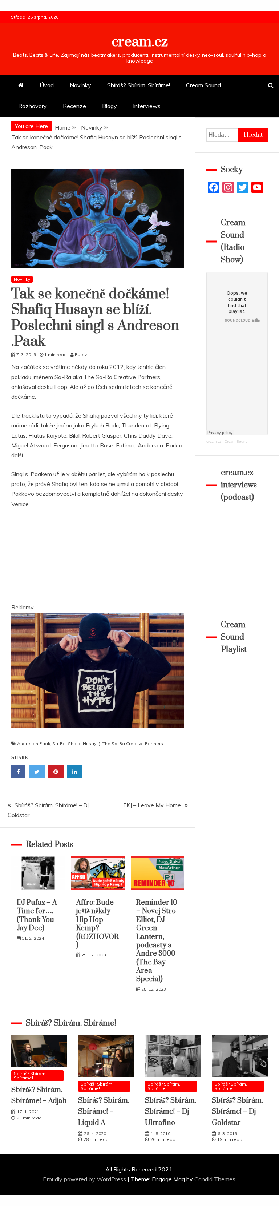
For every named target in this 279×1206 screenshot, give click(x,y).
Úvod (47, 85)
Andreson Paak (33, 743)
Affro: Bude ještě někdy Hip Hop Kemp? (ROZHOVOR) (97, 924)
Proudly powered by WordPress (85, 1179)
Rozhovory (32, 106)
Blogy (109, 106)
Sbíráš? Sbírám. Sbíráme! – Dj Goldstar (237, 1111)
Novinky (80, 85)
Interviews (147, 106)
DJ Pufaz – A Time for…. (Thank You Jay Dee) (37, 915)
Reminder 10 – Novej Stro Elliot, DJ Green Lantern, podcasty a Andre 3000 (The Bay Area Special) (156, 941)
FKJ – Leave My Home (152, 805)
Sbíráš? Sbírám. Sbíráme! (138, 85)
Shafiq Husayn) (84, 743)
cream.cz (140, 42)
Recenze (74, 106)
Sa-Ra (59, 743)
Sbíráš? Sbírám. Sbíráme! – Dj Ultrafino (170, 1111)
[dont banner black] (97, 735)
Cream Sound (203, 85)
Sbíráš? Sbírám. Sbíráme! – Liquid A (103, 1111)
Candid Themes (214, 1179)
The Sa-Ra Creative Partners (132, 743)
